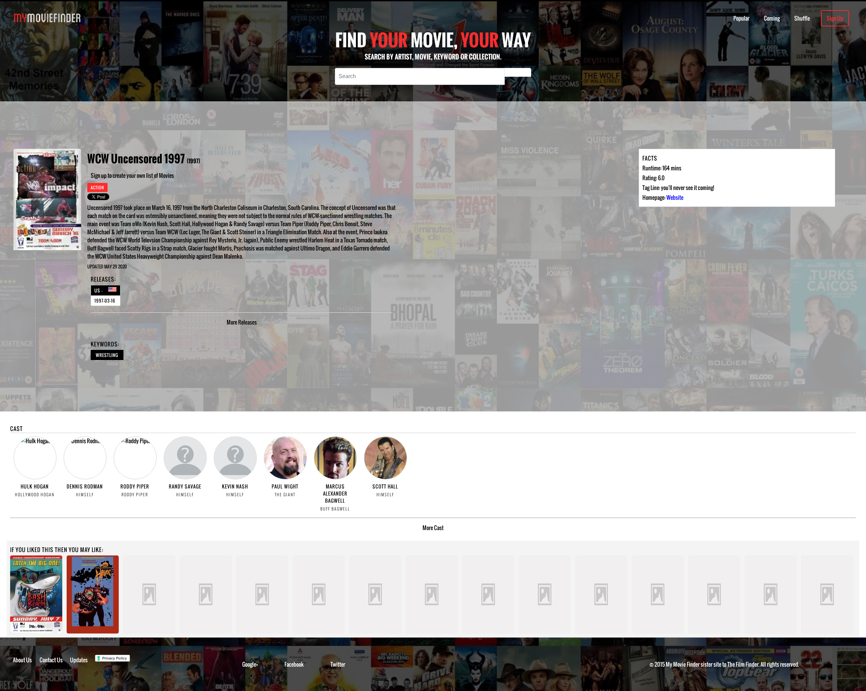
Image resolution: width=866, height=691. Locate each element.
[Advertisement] (300, 125)
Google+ (250, 664)
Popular (741, 18)
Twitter (338, 664)
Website (674, 197)
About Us (22, 660)
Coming (772, 18)
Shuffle (802, 18)
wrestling (107, 355)
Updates (79, 660)
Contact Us (51, 660)
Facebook (294, 664)
